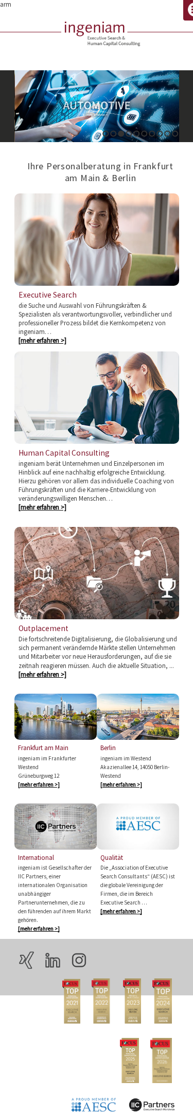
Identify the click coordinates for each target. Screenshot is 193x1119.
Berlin (108, 747)
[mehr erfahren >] (42, 340)
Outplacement (43, 628)
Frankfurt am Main (43, 747)
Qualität (111, 857)
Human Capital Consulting (64, 453)
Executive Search (48, 295)
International (36, 857)
